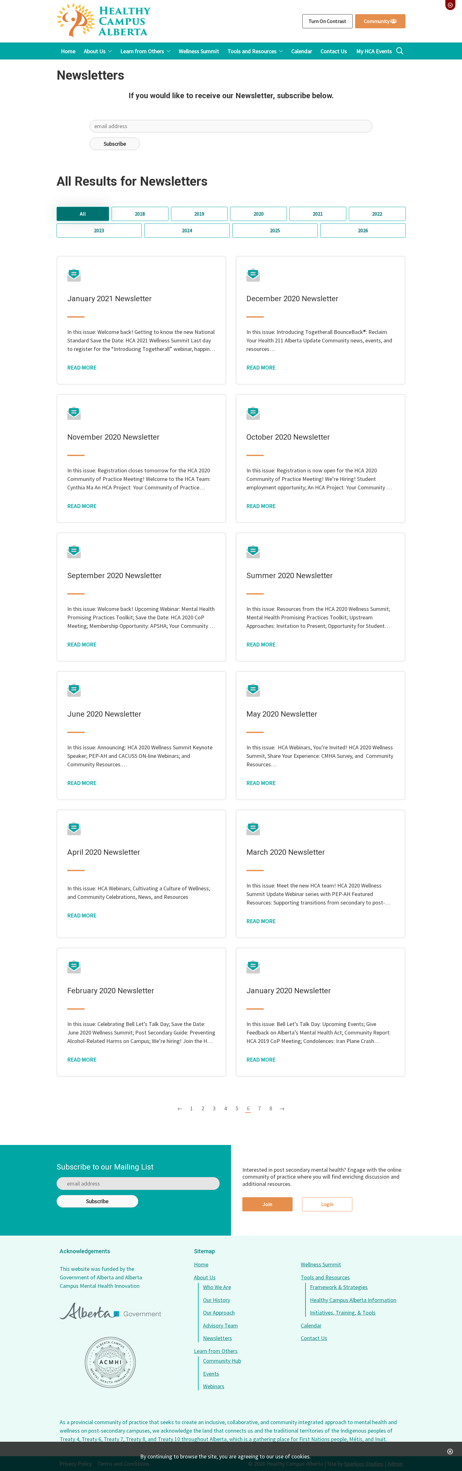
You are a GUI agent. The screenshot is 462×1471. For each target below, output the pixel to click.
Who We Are (217, 1287)
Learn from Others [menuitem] (142, 51)
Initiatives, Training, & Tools (343, 1312)
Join (267, 1204)
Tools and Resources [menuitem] (252, 51)
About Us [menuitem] (95, 51)
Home (201, 1264)
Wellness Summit (321, 1264)
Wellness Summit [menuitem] (199, 51)
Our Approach (219, 1312)
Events (211, 1373)
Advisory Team (220, 1325)
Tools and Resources (325, 1277)
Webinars (213, 1386)
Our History (216, 1300)
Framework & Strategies (339, 1287)
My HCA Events (374, 51)
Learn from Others (216, 1351)
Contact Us (314, 1338)
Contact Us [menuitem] (334, 51)
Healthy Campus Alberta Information (353, 1300)
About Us (205, 1277)
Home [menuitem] (68, 51)
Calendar (311, 1325)
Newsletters (217, 1338)
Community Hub (222, 1360)
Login (327, 1204)
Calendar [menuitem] (301, 51)
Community (377, 21)
